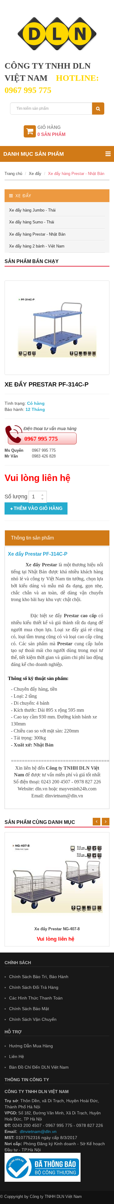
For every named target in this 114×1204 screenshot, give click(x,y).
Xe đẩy (35, 173)
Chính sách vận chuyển (33, 1019)
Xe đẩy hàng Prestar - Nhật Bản (76, 173)
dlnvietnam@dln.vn (38, 1131)
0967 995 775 (41, 438)
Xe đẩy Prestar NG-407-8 (57, 929)
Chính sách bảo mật (29, 1008)
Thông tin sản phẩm (32, 537)
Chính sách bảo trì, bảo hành (38, 976)
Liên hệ (16, 1056)
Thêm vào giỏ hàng (38, 508)
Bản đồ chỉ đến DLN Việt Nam (39, 1067)
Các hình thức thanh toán (36, 998)
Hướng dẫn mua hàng (31, 1045)
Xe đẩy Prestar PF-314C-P (37, 554)
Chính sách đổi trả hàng (33, 987)
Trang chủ (13, 173)
